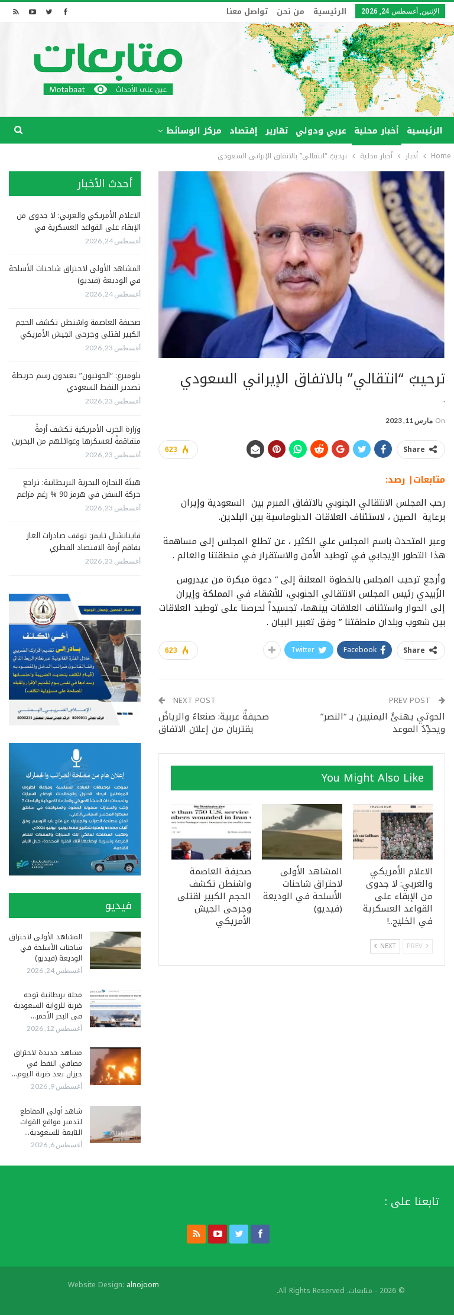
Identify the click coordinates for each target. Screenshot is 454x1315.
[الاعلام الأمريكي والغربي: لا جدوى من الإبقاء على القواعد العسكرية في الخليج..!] (393, 832)
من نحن (290, 11)
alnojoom (143, 1284)
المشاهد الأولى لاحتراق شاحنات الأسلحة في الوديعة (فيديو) (75, 274)
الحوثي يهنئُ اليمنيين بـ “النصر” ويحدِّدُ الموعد (382, 722)
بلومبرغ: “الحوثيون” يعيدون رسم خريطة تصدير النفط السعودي (76, 381)
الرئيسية (329, 11)
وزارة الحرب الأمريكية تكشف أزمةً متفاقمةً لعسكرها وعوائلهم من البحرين (76, 435)
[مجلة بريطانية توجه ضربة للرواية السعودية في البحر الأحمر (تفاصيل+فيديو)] (115, 1008)
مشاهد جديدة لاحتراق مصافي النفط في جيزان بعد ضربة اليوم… (47, 1063)
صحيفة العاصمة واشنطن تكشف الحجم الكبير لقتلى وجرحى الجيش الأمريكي (78, 328)
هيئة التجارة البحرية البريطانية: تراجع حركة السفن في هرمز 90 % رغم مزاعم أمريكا (79, 494)
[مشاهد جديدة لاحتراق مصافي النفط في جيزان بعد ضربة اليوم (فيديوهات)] (115, 1066)
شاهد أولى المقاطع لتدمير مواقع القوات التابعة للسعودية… (51, 1122)
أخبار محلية (376, 131)
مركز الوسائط (194, 131)
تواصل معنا (247, 11)
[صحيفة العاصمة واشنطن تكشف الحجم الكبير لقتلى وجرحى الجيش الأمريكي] (211, 832)
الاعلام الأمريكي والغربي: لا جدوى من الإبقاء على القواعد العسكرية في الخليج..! (79, 227)
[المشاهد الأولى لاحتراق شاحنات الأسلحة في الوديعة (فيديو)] (302, 832)
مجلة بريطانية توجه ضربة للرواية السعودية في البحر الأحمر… (48, 1005)
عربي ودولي (321, 131)
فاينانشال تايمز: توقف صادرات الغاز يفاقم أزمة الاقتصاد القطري (84, 541)
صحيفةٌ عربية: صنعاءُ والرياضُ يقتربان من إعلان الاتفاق (213, 722)
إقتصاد (243, 131)
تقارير (276, 131)
